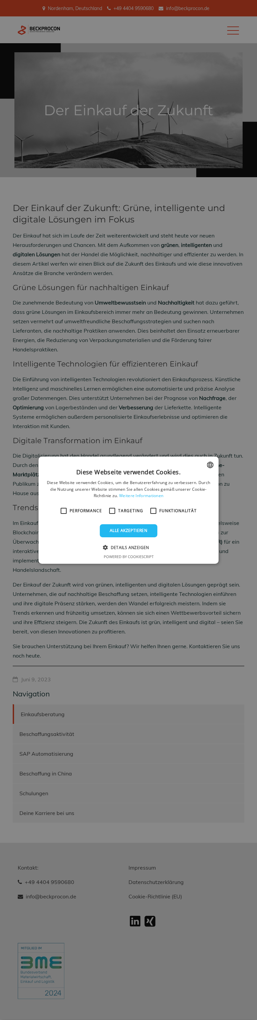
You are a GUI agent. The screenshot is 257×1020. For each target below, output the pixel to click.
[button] (128, 547)
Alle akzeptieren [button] (128, 530)
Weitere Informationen (141, 495)
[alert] (128, 510)
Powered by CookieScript (129, 556)
